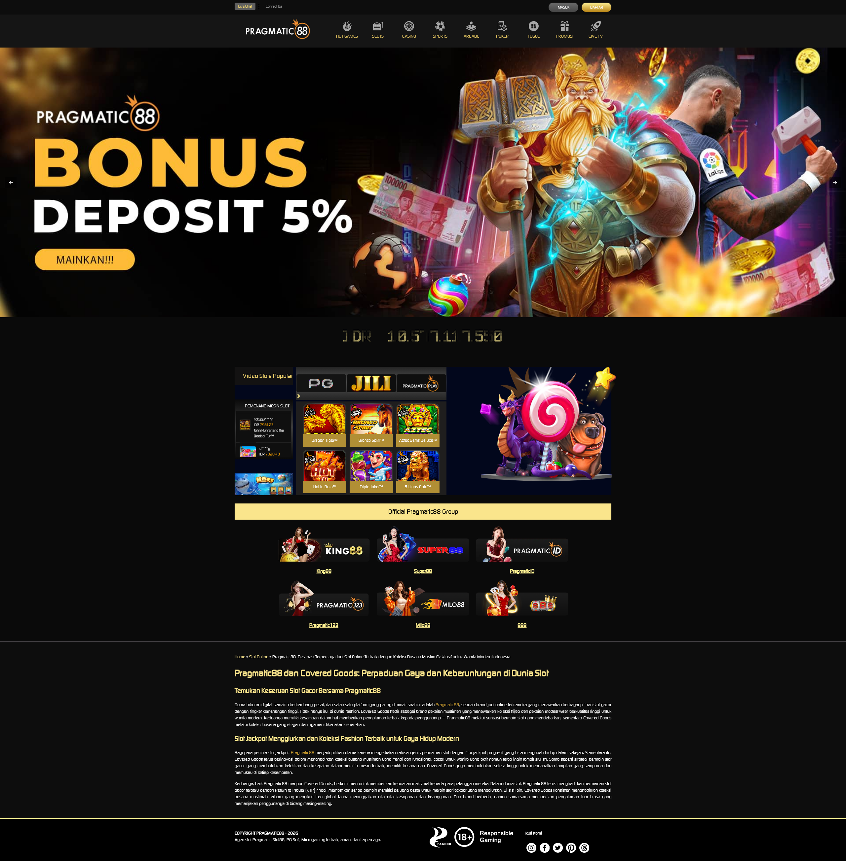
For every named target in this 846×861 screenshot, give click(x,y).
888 (522, 625)
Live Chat (245, 6)
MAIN (325, 426)
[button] (11, 182)
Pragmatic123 (323, 625)
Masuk (563, 7)
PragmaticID (522, 571)
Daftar (596, 7)
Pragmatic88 (447, 704)
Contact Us (274, 6)
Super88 (423, 571)
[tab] (321, 383)
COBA (325, 411)
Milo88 (423, 625)
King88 (324, 571)
